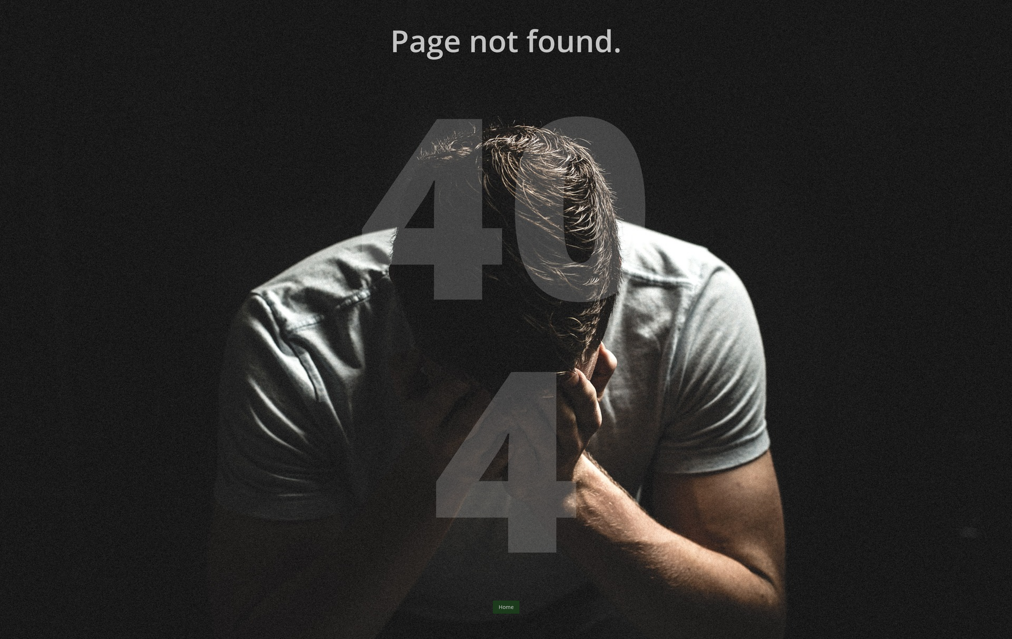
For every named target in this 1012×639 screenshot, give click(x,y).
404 (506, 329)
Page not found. (506, 41)
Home (506, 607)
